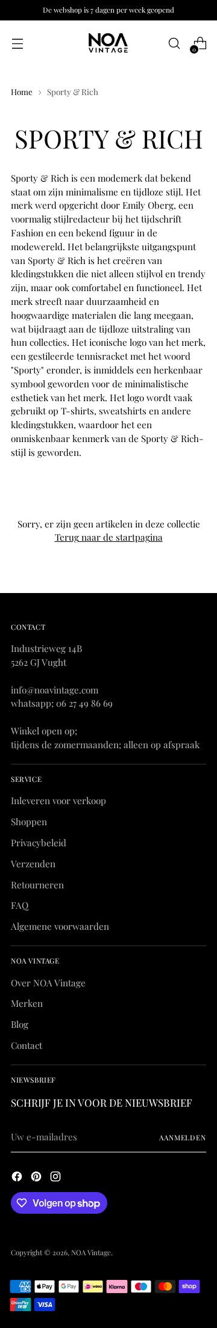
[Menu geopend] (17, 43)
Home (22, 91)
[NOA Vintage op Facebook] (18, 1178)
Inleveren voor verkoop (58, 801)
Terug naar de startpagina (109, 537)
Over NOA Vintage (48, 983)
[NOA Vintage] (108, 43)
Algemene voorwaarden (60, 926)
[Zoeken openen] (174, 43)
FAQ (19, 905)
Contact (26, 1045)
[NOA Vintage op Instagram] (56, 1178)
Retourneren (37, 885)
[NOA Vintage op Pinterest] (37, 1178)
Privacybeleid (38, 843)
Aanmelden (182, 1137)
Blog (19, 1024)
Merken (27, 1003)
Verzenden (33, 864)
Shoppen (29, 822)
